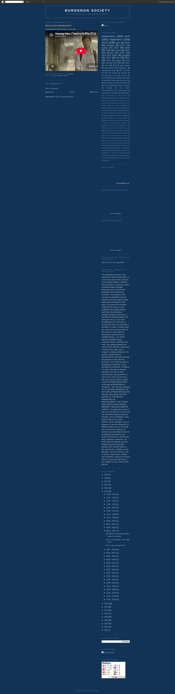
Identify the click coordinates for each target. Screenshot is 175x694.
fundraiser (104, 133)
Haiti (115, 103)
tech (127, 36)
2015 (127, 50)
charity (114, 123)
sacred (126, 150)
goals (111, 133)
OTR (106, 73)
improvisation (109, 68)
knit (115, 140)
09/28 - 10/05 (111, 521)
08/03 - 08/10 (111, 556)
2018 (114, 65)
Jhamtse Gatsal (106, 105)
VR (117, 115)
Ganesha (109, 103)
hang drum (105, 135)
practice (118, 145)
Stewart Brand (123, 113)
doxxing (113, 128)
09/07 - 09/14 (111, 528)
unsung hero (62, 75)
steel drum (114, 155)
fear (109, 130)
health (108, 60)
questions (104, 148)
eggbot (104, 130)
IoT (127, 103)
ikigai (126, 138)
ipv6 (106, 65)
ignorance (119, 138)
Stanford (112, 113)
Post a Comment (51, 88)
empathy (114, 73)
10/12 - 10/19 (111, 518)
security (104, 75)
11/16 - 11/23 (111, 508)
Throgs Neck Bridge (108, 115)
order (119, 143)
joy (110, 140)
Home (72, 92)
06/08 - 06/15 (111, 563)
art (126, 118)
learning (104, 70)
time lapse (123, 155)
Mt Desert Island (109, 110)
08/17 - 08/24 (111, 550)
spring (116, 93)
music (122, 53)
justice (120, 85)
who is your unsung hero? (115, 545)
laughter (126, 55)
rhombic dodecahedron (114, 150)
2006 (119, 63)
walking (123, 93)
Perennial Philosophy (123, 110)
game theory (125, 65)
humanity (111, 138)
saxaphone (105, 153)
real (103, 93)
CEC (128, 60)
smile (109, 93)
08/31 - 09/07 (111, 531)
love (126, 140)
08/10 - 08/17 (111, 553)
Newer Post (49, 92)
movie (113, 70)
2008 (114, 55)
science (114, 153)
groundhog (124, 133)
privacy (124, 90)
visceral (127, 158)
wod (112, 75)
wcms (104, 78)
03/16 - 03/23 (111, 579)
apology (120, 118)
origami (118, 60)
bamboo (112, 120)
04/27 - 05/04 (111, 570)
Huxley (121, 103)
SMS (105, 113)
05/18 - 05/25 (111, 566)
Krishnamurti (111, 108)
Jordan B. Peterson (121, 105)
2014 (54, 75)
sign (108, 155)
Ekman (110, 78)
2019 (128, 70)
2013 (105, 42)
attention (104, 120)
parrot (126, 143)
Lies (119, 108)
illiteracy (104, 140)
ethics (127, 63)
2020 (120, 95)
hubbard (112, 85)
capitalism (119, 78)
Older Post (94, 92)
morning (109, 88)
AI (126, 95)
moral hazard (112, 143)
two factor (107, 80)
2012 (127, 43)
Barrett (104, 83)
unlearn (121, 158)
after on (112, 118)
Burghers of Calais (118, 98)
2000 (106, 630)
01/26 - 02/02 (111, 593)
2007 (127, 58)
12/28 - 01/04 (111, 494)
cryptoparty (121, 125)
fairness (110, 53)
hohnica (104, 138)
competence (105, 125)
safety (128, 78)
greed (117, 133)
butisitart (110, 45)
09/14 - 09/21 (111, 524)
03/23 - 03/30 (111, 576)
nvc (117, 90)
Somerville (123, 83)
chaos (106, 123)
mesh (128, 85)
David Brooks (112, 100)
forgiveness (122, 68)
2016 (108, 58)
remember (109, 63)
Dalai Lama (113, 83)
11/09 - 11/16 (111, 511)
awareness (108, 36)
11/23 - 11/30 (111, 504)
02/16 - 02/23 (111, 586)
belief (127, 48)
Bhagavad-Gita (106, 98)
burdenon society (87, 10)
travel (109, 158)
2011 (118, 43)
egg (126, 128)
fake (118, 75)
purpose (125, 145)
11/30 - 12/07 (111, 501)
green (104, 85)
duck (120, 128)
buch (122, 45)
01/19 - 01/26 (111, 596)
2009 (108, 50)
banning (119, 120)
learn (120, 140)
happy (125, 135)
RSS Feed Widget (115, 213)
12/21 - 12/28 (111, 498)
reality (112, 148)
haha (118, 50)
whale (105, 160)
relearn (119, 148)
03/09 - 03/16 (111, 583)
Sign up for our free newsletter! (113, 262)
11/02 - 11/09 (111, 514)
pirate (111, 145)
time (125, 75)
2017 (121, 70)
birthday (127, 120)
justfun (105, 48)
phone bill (104, 145)
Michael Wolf (126, 108)
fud (118, 58)
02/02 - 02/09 (111, 589)
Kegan (104, 108)
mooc (103, 143)
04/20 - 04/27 (111, 573)
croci (113, 125)
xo (126, 80)
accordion (104, 118)
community (124, 123)
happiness (115, 39)
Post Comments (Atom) (64, 97)
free (126, 130)
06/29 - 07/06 (111, 560)
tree (115, 158)
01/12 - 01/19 (111, 599)
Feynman (121, 100)
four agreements (118, 130)
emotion (124, 73)
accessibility (124, 115)
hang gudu (116, 135)
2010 (116, 48)
